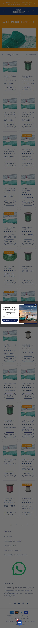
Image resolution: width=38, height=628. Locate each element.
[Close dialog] (35, 305)
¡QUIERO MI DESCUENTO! (10, 320)
